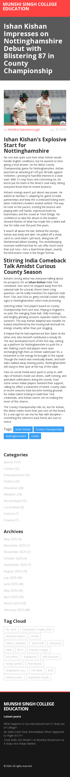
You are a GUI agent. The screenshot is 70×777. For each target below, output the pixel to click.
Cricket (11, 469)
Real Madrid (34, 663)
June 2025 (14, 584)
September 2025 (17, 565)
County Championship (49, 429)
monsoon (55, 643)
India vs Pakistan (16, 643)
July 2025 (13, 578)
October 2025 (15, 558)
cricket (35, 436)
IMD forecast (50, 657)
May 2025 (13, 591)
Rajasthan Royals (38, 677)
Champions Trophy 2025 (37, 629)
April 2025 (14, 597)
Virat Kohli (38, 643)
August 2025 (15, 571)
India (9, 650)
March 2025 (15, 603)
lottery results (14, 677)
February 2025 (17, 610)
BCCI (20, 650)
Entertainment (17, 475)
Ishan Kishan (23, 429)
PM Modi (36, 670)
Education (14, 488)
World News (15, 501)
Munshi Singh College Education (30, 6)
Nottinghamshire (16, 436)
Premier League (38, 650)
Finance (11, 520)
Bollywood (30, 657)
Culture (11, 514)
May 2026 (12, 539)
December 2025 (17, 545)
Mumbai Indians (15, 636)
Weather (13, 494)
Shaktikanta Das (15, 670)
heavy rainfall (14, 663)
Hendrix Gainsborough (24, 129)
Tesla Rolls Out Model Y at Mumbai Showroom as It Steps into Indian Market (34, 741)
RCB (50, 670)
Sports (12, 462)
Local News (14, 507)
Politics (12, 481)
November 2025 (17, 552)
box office (12, 657)
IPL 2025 (11, 629)
